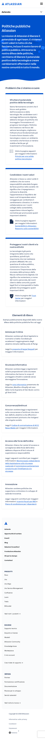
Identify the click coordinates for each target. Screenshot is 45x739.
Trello (6, 601)
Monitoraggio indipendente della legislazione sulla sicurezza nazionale (22, 463)
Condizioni (12, 724)
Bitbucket (7, 606)
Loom (6, 597)
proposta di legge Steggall (23, 349)
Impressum (13, 728)
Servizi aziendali (10, 695)
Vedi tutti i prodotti (11, 614)
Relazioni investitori (11, 547)
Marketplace (9, 651)
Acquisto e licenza (11, 633)
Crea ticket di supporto (12, 663)
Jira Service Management (13, 588)
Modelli (7, 637)
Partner (7, 677)
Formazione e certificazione (14, 682)
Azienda (7, 529)
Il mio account (9, 655)
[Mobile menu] (41, 4)
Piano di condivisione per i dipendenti (20, 504)
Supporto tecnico (10, 628)
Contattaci (8, 560)
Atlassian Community (12, 642)
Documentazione (10, 686)
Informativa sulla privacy (18, 719)
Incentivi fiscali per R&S (26, 501)
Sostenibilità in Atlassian (25, 226)
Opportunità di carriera (13, 534)
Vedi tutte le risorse (11, 703)
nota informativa (19, 384)
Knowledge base (10, 646)
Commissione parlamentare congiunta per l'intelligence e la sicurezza (22, 468)
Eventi (6, 538)
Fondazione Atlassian (12, 551)
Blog (6, 542)
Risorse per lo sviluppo (12, 691)
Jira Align (7, 584)
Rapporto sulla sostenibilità (27, 228)
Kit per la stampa (10, 556)
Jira (5, 579)
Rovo (6, 575)
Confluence (8, 593)
